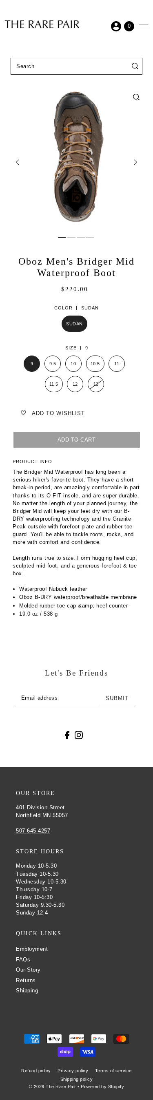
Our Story (28, 970)
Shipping (27, 990)
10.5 (95, 363)
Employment (32, 949)
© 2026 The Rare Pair (52, 1086)
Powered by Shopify (102, 1086)
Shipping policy (76, 1079)
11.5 (53, 384)
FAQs (23, 959)
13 (96, 384)
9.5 (52, 363)
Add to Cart (77, 440)
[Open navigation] (144, 26)
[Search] (135, 66)
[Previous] (18, 162)
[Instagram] (79, 735)
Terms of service (113, 1070)
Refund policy (36, 1070)
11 (116, 363)
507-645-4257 (33, 831)
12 (75, 384)
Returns (26, 980)
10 (73, 363)
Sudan (74, 323)
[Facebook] (67, 735)
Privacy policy (73, 1070)
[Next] (135, 162)
